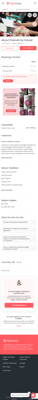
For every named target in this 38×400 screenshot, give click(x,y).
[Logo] (13, 3)
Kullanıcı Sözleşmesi (10, 363)
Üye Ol (8, 81)
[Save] (29, 15)
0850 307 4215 (9, 207)
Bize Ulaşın (6, 367)
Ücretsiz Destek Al (19, 305)
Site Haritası (30, 398)
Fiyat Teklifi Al (28, 48)
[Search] (34, 4)
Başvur (19, 326)
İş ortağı (22, 363)
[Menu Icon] (3, 4)
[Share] (35, 15)
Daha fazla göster (6, 157)
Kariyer (22, 367)
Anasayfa (5, 9)
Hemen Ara (10, 48)
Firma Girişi (6, 370)
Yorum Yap (5, 270)
